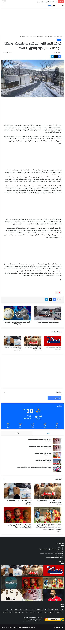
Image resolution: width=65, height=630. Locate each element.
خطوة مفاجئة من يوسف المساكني (43, 453)
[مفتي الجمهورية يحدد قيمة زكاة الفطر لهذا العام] (11, 595)
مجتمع (54, 36)
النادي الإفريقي (60, 612)
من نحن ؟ (10, 627)
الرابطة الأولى (39, 609)
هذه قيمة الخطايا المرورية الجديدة (43, 460)
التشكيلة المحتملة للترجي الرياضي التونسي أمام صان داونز (19, 525)
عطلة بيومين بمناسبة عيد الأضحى (53, 347)
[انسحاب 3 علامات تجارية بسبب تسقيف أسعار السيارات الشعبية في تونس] (57, 469)
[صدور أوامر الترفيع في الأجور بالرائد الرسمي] (12, 341)
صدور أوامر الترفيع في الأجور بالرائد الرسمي (13, 348)
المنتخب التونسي (18, 609)
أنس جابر (56, 609)
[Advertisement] (32, 20)
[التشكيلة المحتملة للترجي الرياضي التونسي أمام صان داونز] (17, 515)
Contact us (4, 627)
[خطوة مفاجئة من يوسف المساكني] (57, 455)
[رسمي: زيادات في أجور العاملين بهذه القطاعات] (57, 448)
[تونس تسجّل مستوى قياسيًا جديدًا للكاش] (32, 595)
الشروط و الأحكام (17, 627)
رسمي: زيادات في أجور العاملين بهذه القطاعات (40, 446)
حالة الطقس (40, 612)
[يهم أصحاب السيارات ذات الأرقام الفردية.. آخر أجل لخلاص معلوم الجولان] (11, 583)
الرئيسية (58, 36)
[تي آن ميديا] (52, 5)
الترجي (45, 609)
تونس (46, 612)
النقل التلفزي (52, 612)
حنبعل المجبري (33, 612)
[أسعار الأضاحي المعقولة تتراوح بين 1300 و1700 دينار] (32, 341)
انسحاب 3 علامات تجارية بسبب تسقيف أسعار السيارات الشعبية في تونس (34, 467)
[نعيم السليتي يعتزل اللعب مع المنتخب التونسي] (53, 595)
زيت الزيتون (17, 612)
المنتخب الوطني (9, 609)
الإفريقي (51, 609)
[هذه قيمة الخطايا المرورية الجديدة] (57, 462)
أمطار (62, 609)
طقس (11, 612)
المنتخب (25, 609)
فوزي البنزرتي (5, 612)
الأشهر (48, 433)
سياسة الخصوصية (26, 627)
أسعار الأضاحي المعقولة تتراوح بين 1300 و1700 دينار (33, 348)
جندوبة (57, 292)
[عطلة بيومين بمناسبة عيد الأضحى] (52, 341)
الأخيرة (17, 433)
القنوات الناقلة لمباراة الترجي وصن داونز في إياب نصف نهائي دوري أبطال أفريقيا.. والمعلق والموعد (35, 1)
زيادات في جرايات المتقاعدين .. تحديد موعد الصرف (39, 439)
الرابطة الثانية (31, 609)
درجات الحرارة (25, 612)
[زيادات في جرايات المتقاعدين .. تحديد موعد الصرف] (57, 441)
